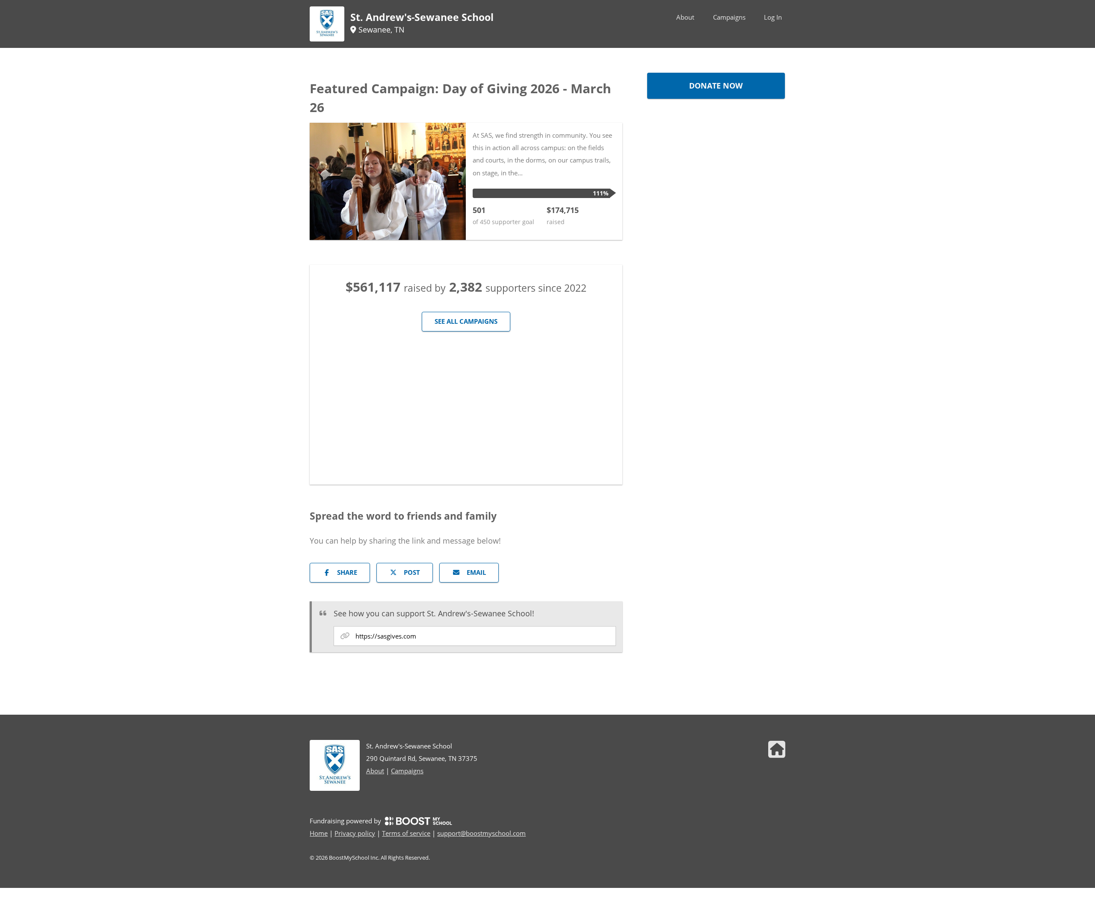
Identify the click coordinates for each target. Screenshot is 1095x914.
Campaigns (729, 17)
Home (319, 833)
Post (412, 572)
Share (347, 572)
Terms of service (406, 833)
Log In (773, 17)
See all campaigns (466, 321)
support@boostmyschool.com (481, 833)
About (685, 17)
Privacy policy (354, 833)
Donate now (716, 85)
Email (476, 572)
